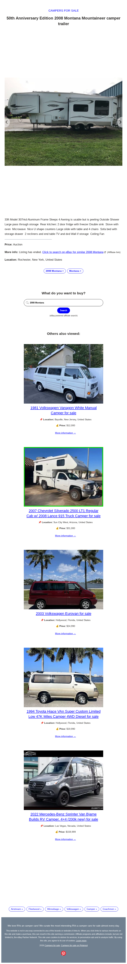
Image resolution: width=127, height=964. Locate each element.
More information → (65, 433)
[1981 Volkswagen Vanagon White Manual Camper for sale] (63, 402)
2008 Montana (54, 271)
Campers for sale (63, 10)
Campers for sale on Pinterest (74, 945)
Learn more (81, 941)
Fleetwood (34, 909)
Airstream (16, 909)
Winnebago (53, 909)
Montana (74, 271)
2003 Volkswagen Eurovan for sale (63, 613)
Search (63, 310)
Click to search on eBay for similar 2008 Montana (72, 252)
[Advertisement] (63, 52)
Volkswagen (73, 909)
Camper (91, 909)
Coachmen (108, 909)
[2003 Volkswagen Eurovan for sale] (63, 608)
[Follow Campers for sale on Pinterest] (63, 955)
